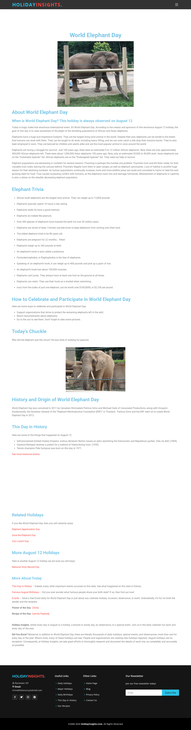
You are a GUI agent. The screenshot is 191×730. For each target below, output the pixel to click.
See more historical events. (26, 454)
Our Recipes (64, 706)
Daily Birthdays (65, 695)
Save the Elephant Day (24, 535)
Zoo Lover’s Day (20, 541)
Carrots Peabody (41, 613)
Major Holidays (65, 689)
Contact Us (91, 700)
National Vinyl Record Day (25, 567)
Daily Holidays (65, 683)
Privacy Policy (92, 695)
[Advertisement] (103, 18)
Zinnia (35, 607)
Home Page (91, 683)
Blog (88, 689)
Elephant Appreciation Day (26, 529)
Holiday (37, 4)
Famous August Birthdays (25, 592)
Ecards (16, 598)
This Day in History (22, 586)
